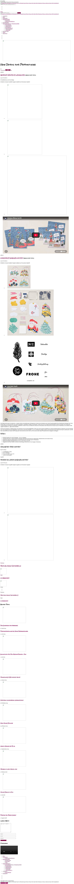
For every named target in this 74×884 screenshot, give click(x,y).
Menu (1, 11)
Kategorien (5, 18)
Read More (2, 883)
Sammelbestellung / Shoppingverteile (11, 23)
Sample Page (5, 31)
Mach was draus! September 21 (9, 595)
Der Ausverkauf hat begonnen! (9, 625)
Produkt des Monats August (8, 815)
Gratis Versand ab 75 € (7, 746)
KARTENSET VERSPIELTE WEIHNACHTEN (12, 75)
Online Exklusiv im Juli (6, 792)
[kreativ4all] (29, 3)
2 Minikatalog (8, 26)
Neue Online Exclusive (6, 723)
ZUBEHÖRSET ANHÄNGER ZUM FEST (11, 258)
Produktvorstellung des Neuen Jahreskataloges (14, 631)
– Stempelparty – (8, 29)
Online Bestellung (9, 28)
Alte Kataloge (8, 24)
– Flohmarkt (7, 30)
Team (4, 32)
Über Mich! (5, 33)
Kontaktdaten (6, 22)
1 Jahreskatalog (8, 25)
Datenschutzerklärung (10, 21)
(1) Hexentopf (4, 601)
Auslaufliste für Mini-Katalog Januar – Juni (13, 654)
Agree (6, 883)
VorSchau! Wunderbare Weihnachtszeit (12, 700)
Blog (4, 17)
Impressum (7, 20)
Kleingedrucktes (6, 19)
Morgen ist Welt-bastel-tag (8, 769)
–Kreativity (5, 16)
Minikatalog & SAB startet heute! (10, 677)
